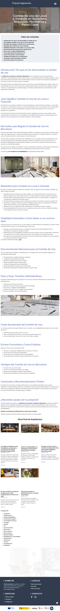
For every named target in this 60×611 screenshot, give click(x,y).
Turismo (6, 542)
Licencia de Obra (8, 527)
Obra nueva (7, 529)
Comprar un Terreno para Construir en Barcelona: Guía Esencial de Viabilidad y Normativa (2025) (50, 449)
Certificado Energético (10, 519)
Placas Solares (8, 533)
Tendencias (7, 540)
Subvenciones (8, 538)
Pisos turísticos (8, 531)
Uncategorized (8, 543)
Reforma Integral (8, 534)
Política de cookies (35, 588)
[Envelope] (35, 597)
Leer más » (3, 465)
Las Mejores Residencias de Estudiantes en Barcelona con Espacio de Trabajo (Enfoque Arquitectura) (9, 449)
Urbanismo (7, 545)
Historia (6, 524)
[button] (55, 4)
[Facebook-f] (32, 597)
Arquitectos (7, 513)
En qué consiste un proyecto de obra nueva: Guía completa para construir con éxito (10, 494)
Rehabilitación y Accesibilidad (12, 536)
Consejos (6, 522)
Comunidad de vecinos (10, 520)
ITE (4, 526)
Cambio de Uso (8, 515)
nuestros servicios (26, 414)
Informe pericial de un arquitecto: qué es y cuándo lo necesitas (29, 493)
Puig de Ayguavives (21, 3)
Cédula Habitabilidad (9, 517)
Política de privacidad (36, 584)
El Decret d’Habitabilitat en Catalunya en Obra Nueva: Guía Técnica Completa (29, 448)
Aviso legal (33, 586)
